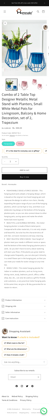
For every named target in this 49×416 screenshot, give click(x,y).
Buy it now (24, 177)
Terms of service (12, 412)
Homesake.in (16, 409)
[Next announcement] (44, 3)
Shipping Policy (32, 396)
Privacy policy (37, 409)
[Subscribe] (38, 377)
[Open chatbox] (43, 411)
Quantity (5, 157)
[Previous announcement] (4, 3)
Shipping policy (24, 412)
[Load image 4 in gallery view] (37, 85)
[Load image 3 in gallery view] (24, 85)
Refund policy (26, 409)
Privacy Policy (25, 400)
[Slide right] (46, 85)
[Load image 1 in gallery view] (11, 85)
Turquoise (8, 144)
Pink (20, 144)
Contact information (37, 412)
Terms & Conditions (9, 400)
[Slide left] (2, 85)
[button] (4, 11)
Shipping (12, 135)
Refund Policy (17, 396)
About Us (5, 396)
